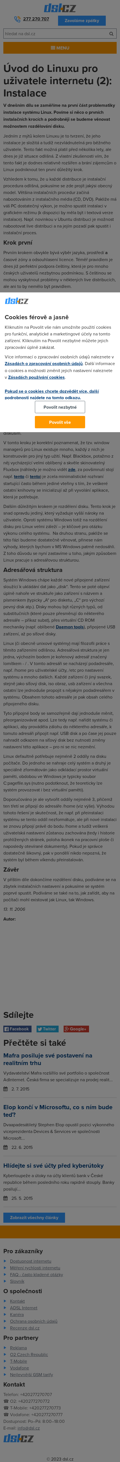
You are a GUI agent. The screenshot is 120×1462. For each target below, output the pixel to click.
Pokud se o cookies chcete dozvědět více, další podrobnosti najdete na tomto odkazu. (52, 394)
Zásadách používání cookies (36, 377)
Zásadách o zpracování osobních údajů (44, 363)
